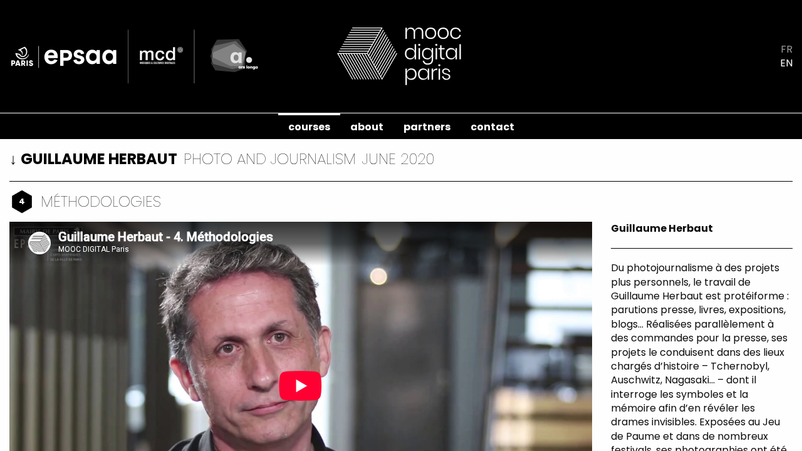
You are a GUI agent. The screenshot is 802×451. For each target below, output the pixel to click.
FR (787, 49)
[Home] (401, 55)
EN (786, 63)
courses (309, 127)
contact (492, 127)
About (366, 127)
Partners (427, 127)
